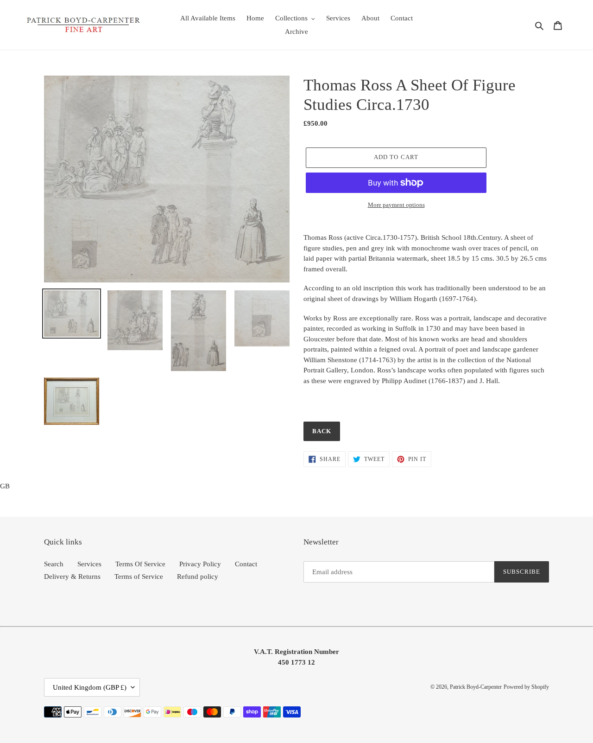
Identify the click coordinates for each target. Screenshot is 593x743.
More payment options (396, 204)
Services (89, 564)
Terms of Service (138, 576)
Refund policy (197, 576)
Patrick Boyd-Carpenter (476, 687)
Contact (246, 564)
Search (53, 564)
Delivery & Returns (72, 576)
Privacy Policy (200, 564)
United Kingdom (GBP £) (89, 687)
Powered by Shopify (526, 687)
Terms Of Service (140, 564)
